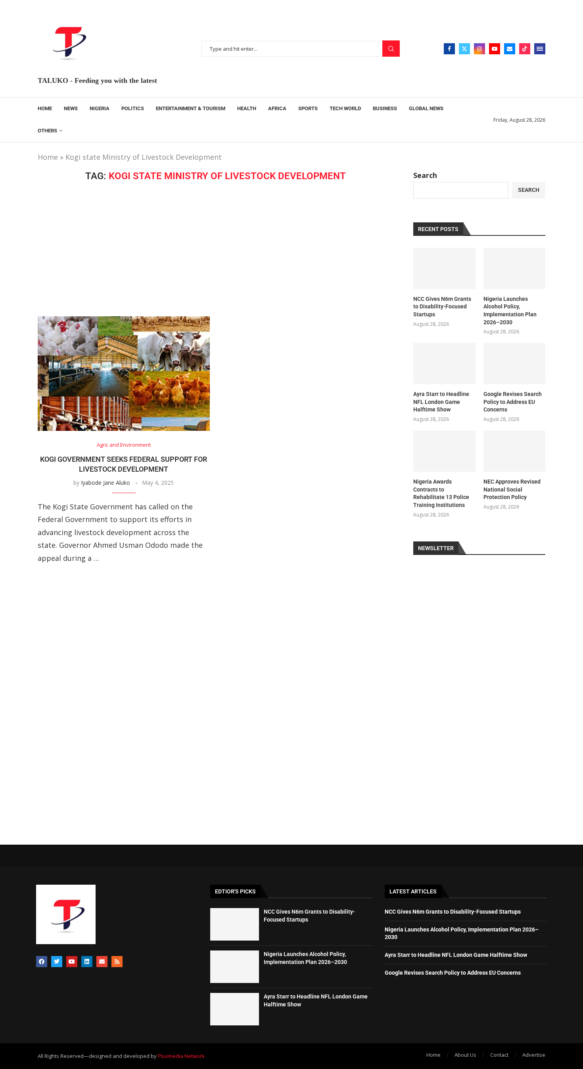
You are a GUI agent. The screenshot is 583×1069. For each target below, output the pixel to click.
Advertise (533, 1054)
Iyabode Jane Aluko (105, 482)
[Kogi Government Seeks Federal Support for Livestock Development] (124, 373)
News (71, 108)
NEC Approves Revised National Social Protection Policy (512, 489)
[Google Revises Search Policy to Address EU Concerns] (514, 363)
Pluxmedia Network (181, 1055)
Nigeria (99, 108)
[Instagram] (479, 48)
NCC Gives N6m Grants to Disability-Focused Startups (442, 306)
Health (246, 108)
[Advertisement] (215, 248)
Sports (308, 108)
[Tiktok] (524, 48)
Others (47, 131)
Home (45, 108)
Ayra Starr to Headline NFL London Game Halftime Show (441, 402)
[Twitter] (464, 48)
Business (385, 108)
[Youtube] (494, 48)
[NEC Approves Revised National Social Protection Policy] (514, 451)
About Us (465, 1054)
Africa (277, 108)
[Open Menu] (539, 48)
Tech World (345, 108)
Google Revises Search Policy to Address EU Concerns (512, 402)
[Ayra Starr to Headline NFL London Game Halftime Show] (444, 363)
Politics (132, 108)
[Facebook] (449, 48)
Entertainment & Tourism (190, 108)
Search (391, 48)
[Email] (509, 48)
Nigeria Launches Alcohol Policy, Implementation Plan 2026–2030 (510, 310)
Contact (499, 1054)
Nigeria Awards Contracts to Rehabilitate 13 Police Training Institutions (441, 493)
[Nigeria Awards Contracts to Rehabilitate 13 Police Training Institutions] (444, 451)
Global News (426, 108)
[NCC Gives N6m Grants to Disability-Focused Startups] (444, 268)
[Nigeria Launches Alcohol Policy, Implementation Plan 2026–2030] (514, 268)
